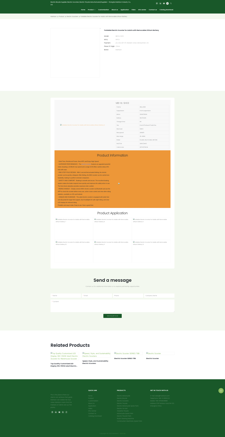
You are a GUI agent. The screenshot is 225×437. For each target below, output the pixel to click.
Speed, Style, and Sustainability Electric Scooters (95, 362)
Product (61, 16)
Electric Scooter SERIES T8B (125, 358)
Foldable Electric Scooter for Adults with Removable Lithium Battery (104, 16)
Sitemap (122, 433)
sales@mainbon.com (162, 396)
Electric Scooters (72, 16)
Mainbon (54, 16)
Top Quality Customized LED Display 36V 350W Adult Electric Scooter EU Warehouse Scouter (63, 364)
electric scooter (86, 164)
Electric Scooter (152, 358)
